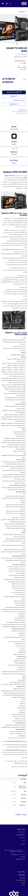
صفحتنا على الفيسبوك (16, 766)
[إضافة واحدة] (20, 88)
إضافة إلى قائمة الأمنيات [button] (18, 100)
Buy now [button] (13, 96)
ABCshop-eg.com (19, 763)
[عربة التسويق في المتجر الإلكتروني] (6, 3)
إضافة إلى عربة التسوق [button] (13, 92)
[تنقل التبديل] (10, 3)
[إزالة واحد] (24, 88)
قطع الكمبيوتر (21, 11)
